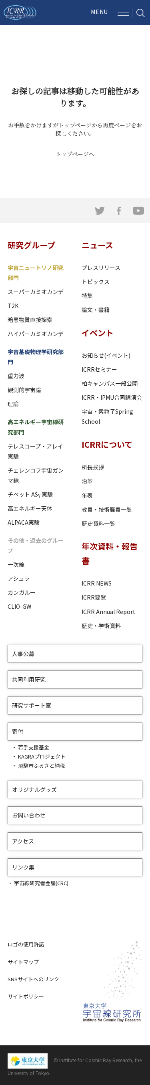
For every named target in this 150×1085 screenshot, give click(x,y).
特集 (87, 296)
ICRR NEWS (97, 583)
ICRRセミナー (99, 369)
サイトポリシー (26, 996)
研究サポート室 (31, 705)
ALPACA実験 (24, 522)
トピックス (96, 282)
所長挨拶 (93, 467)
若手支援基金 (33, 747)
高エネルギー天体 (30, 508)
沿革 (87, 481)
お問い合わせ (29, 815)
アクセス (23, 841)
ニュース (97, 245)
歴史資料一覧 (98, 523)
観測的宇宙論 (24, 390)
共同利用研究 (29, 679)
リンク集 (23, 867)
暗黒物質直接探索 (30, 320)
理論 (13, 404)
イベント (98, 332)
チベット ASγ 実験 (30, 494)
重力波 (16, 376)
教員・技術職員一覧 (107, 509)
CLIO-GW (19, 606)
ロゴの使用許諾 (26, 944)
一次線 (16, 564)
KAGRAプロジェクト (42, 756)
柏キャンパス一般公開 (110, 383)
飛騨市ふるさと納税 (41, 765)
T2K (13, 306)
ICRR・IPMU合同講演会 (112, 397)
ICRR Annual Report (108, 612)
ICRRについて (107, 444)
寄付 (17, 731)
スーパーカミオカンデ (36, 292)
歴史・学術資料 (101, 626)
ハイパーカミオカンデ (36, 334)
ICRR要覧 (94, 597)
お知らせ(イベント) (106, 355)
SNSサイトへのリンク (33, 979)
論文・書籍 (96, 310)
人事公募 (23, 654)
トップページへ (75, 154)
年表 (87, 495)
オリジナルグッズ (34, 789)
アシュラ (19, 578)
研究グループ (31, 245)
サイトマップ (23, 962)
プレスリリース (101, 268)
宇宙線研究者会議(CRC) (41, 883)
